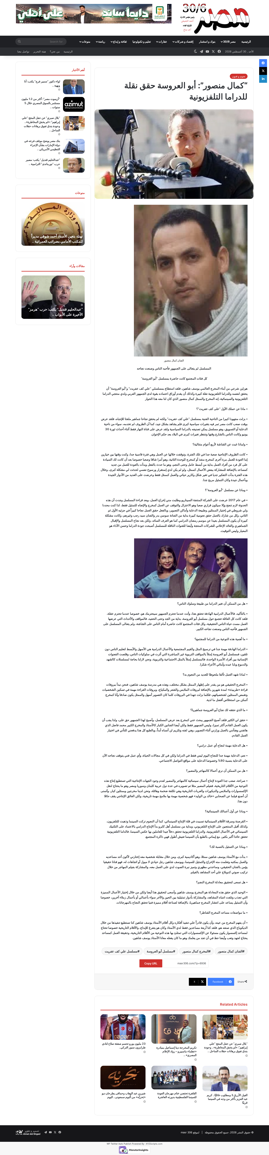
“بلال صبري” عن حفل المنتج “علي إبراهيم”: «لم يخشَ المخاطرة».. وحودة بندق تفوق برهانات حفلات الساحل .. (226, 1047)
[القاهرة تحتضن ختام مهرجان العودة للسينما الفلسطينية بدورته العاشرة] (174, 1077)
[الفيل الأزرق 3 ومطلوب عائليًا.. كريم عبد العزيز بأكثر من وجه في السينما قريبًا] (225, 1078)
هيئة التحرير (39, 51)
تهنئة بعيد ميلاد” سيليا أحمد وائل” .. (58, 241)
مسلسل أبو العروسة (160, 951)
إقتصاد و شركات (184, 41)
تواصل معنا (23, 51)
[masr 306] (216, 17)
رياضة (101, 41)
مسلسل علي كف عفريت (121, 951)
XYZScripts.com (154, 1143)
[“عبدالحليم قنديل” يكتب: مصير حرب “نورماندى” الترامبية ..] (74, 165)
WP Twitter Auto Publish (119, 1143)
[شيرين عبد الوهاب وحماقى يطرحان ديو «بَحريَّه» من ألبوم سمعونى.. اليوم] (123, 1077)
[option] (53, 224)
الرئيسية (246, 41)
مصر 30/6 (229, 41)
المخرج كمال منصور (195, 951)
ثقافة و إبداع (120, 41)
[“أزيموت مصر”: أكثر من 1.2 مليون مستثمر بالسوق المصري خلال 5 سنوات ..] (74, 104)
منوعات (86, 41)
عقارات (163, 41)
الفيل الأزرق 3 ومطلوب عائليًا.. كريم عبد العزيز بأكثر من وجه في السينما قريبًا (227, 1098)
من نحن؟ (55, 51)
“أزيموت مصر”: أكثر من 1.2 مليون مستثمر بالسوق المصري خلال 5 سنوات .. (40, 103)
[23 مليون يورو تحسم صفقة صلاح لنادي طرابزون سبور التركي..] (123, 1027)
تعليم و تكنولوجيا (142, 41)
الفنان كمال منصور (230, 951)
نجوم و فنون (238, 76)
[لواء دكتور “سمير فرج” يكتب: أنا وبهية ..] (74, 86)
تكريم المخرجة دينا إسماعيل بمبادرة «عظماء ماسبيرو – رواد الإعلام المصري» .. (176, 1051)
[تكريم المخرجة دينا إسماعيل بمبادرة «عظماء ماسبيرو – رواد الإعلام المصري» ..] (174, 1029)
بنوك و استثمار (207, 41)
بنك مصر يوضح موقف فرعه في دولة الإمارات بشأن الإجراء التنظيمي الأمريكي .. (42, 145)
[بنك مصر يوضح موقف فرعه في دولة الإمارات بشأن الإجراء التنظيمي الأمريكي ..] (74, 146)
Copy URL (150, 963)
